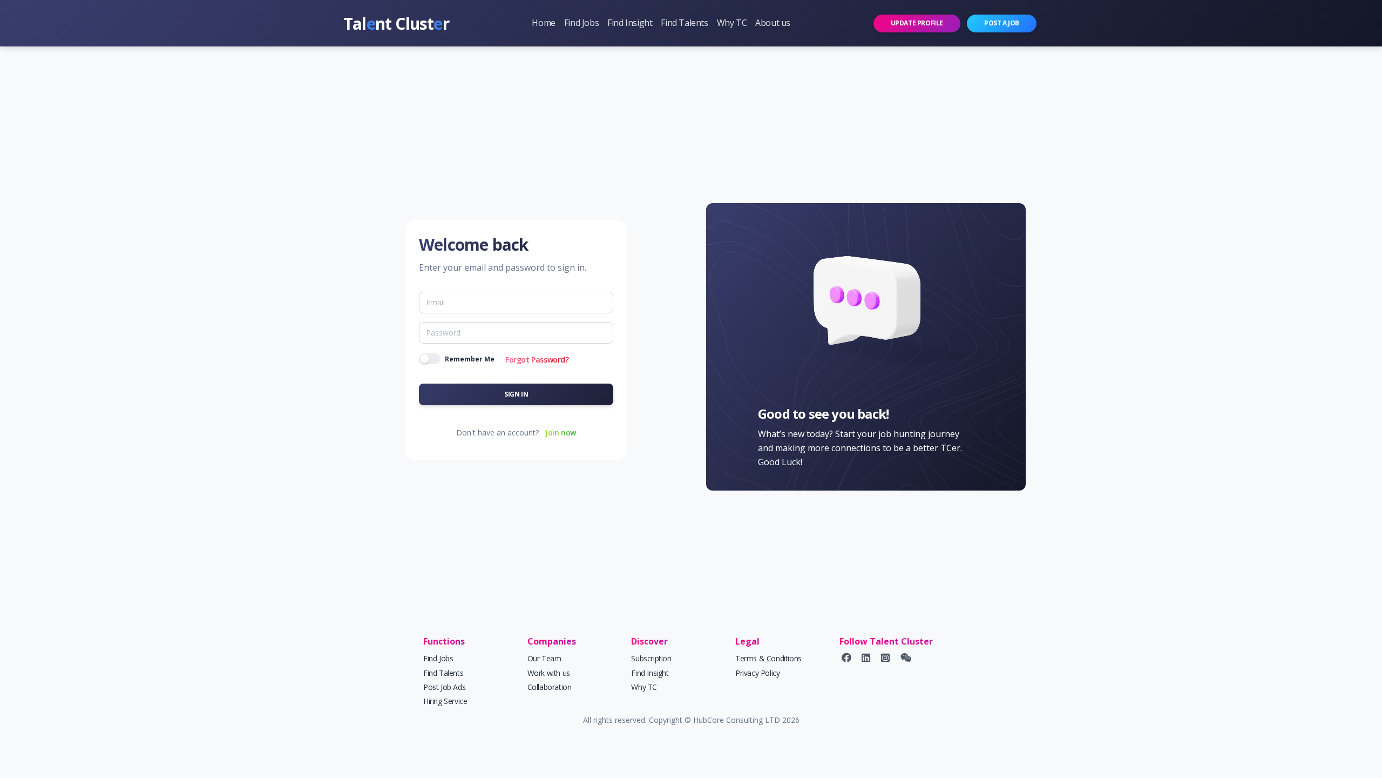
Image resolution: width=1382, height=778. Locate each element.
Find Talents (684, 23)
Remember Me (469, 359)
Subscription (651, 658)
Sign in (516, 394)
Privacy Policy (757, 673)
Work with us (548, 673)
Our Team (544, 658)
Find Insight (629, 23)
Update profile (917, 23)
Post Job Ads (444, 687)
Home (543, 23)
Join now (560, 432)
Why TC (732, 23)
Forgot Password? (537, 359)
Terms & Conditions (768, 658)
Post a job (1001, 23)
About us (772, 23)
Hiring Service (445, 701)
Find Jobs (581, 23)
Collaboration (549, 687)
